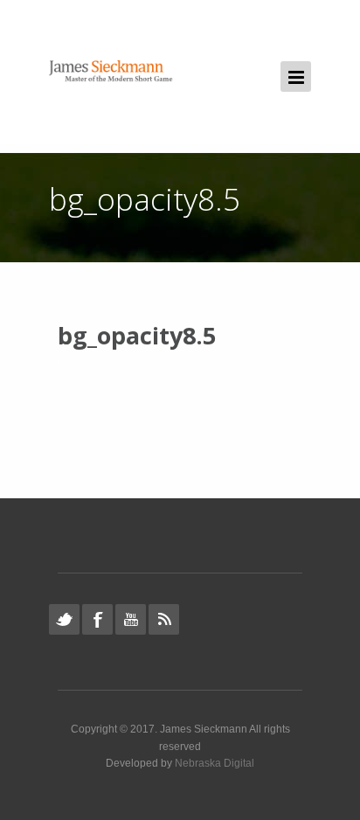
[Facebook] (97, 619)
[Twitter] (64, 619)
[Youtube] (130, 619)
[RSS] (164, 619)
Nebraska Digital (214, 763)
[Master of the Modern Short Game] (114, 72)
